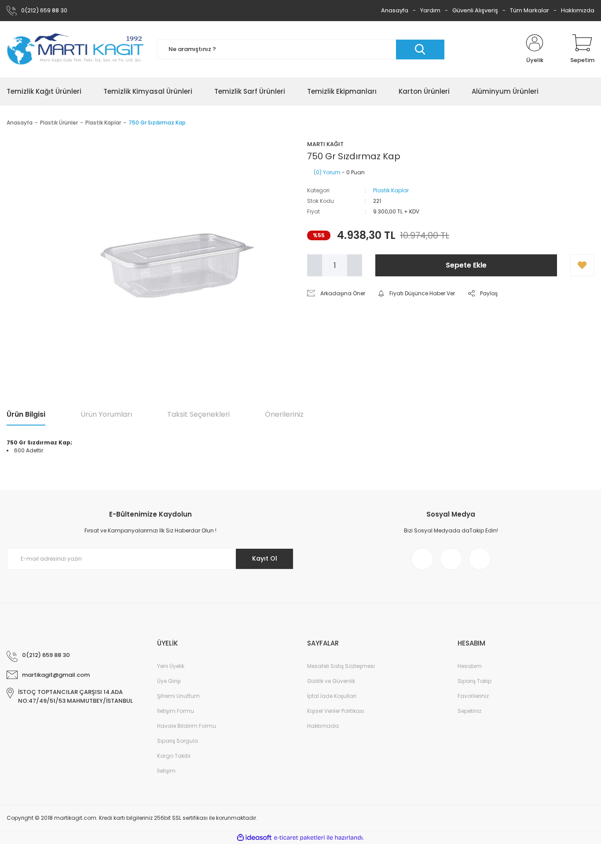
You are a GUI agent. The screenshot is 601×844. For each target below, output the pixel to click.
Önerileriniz (284, 414)
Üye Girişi (169, 681)
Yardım (430, 10)
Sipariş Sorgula (177, 741)
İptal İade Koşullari (331, 696)
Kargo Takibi (174, 756)
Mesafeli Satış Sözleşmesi (341, 666)
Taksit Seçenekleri (198, 414)
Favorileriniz (473, 696)
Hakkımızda (577, 10)
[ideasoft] (254, 838)
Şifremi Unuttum (178, 696)
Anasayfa (394, 10)
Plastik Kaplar (391, 190)
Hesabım (470, 666)
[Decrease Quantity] (314, 265)
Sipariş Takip (474, 681)
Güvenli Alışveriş (475, 10)
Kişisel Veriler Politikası (335, 711)
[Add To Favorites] (582, 265)
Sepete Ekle (466, 265)
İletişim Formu (175, 711)
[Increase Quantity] (354, 265)
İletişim (166, 770)
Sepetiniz (469, 711)
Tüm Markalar (529, 10)
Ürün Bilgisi (26, 414)
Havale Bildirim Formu (186, 726)
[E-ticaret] (299, 838)
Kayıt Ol (264, 558)
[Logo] (75, 49)
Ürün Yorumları (106, 414)
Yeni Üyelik (170, 666)
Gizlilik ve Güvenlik (331, 681)
